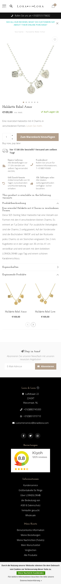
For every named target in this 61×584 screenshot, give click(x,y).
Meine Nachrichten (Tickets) (30, 540)
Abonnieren (47, 366)
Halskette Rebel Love (45, 312)
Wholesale (30, 515)
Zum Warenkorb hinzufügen (37, 137)
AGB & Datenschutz (30, 505)
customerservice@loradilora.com (32, 422)
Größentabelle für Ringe (30, 490)
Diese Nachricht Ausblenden (31, 573)
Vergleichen (30, 550)
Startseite (19, 32)
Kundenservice (30, 485)
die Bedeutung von (30, 500)
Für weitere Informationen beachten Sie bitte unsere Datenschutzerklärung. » (31, 579)
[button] (23, 102)
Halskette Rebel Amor (16, 312)
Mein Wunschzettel (30, 545)
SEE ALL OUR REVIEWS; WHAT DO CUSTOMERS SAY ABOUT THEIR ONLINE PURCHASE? (30, 23)
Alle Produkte (30, 555)
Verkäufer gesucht (31, 510)
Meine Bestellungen (30, 535)
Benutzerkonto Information (30, 530)
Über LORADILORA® (30, 495)
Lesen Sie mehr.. (34, 125)
